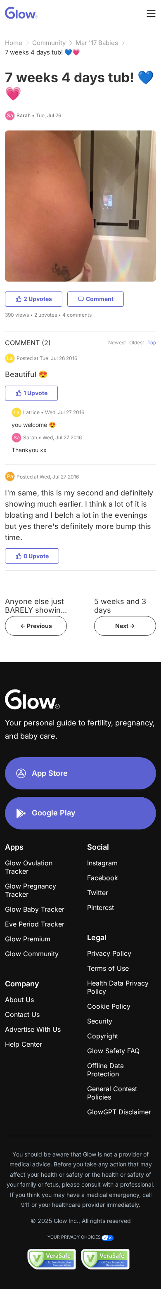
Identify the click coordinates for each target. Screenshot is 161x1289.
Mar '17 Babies (97, 43)
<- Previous (36, 625)
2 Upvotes (38, 298)
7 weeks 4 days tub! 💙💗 (42, 52)
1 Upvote (35, 392)
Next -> (125, 625)
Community (49, 43)
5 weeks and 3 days (120, 605)
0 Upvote (36, 555)
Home (13, 43)
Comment (100, 298)
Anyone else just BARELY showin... (36, 605)
